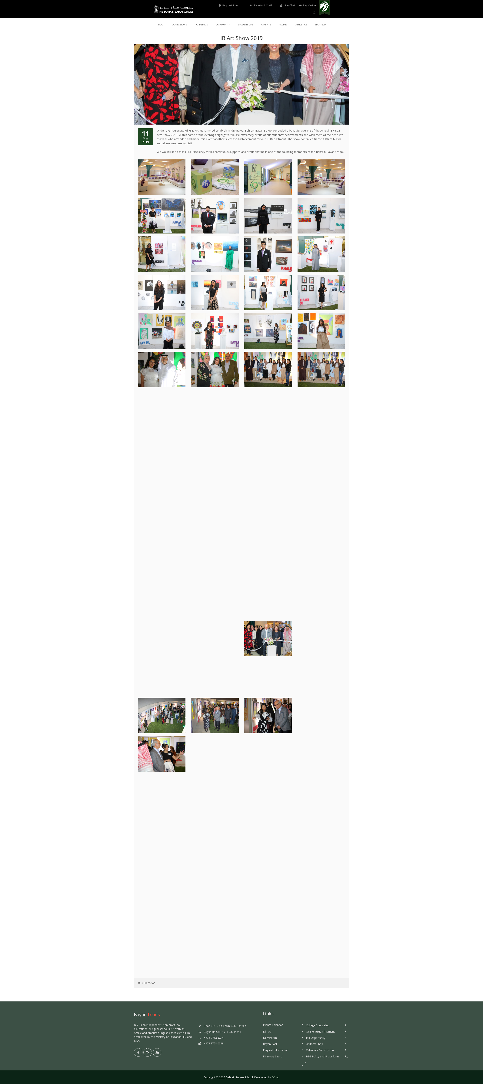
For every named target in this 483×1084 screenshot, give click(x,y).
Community (223, 24)
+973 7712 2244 (214, 1037)
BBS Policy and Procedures (322, 1056)
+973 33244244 (231, 1031)
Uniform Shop (314, 1044)
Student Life (245, 24)
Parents (266, 24)
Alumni (283, 24)
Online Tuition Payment (320, 1031)
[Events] (242, 5)
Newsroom (270, 1038)
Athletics (301, 24)
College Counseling (317, 1025)
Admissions (179, 24)
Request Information (275, 1050)
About (161, 24)
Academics (201, 24)
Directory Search (273, 1056)
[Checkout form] (276, 5)
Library (267, 1031)
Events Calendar (273, 1025)
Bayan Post (270, 1044)
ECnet (275, 1077)
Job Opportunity (315, 1038)
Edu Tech (320, 24)
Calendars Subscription (320, 1050)
